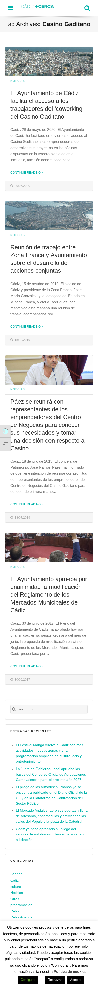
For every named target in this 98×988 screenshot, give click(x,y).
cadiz (14, 880)
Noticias (17, 80)
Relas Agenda (21, 917)
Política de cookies (70, 971)
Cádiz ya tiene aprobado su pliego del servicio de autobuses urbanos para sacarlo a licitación (50, 834)
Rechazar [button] (55, 980)
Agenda (16, 874)
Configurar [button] (28, 980)
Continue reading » (26, 172)
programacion (21, 905)
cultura (15, 887)
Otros (14, 899)
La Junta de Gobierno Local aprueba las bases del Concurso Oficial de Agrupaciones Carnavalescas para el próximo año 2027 (51, 774)
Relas (14, 911)
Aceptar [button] (75, 980)
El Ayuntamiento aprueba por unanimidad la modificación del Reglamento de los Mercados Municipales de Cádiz (48, 595)
